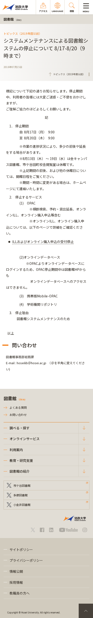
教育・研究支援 (21, 460)
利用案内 (16, 449)
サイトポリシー (21, 549)
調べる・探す (20, 427)
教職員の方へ (20, 593)
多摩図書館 (20, 495)
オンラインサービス (25, 438)
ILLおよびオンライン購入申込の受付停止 (43, 241)
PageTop (86, 611)
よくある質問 (18, 407)
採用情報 (16, 582)
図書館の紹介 (20, 471)
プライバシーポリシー (26, 560)
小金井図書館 (22, 505)
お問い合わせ (18, 415)
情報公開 (16, 571)
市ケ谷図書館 (22, 485)
